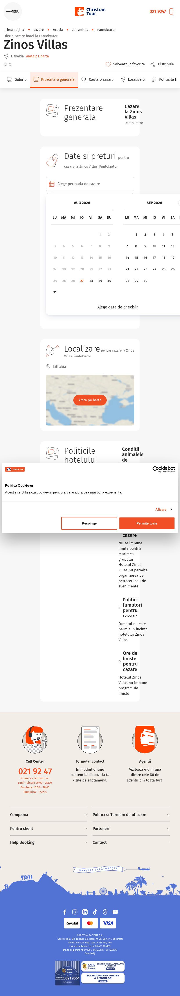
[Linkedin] (85, 912)
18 (64, 269)
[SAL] (103, 966)
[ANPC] (67, 973)
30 (109, 281)
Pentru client (21, 828)
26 (73, 281)
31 (55, 292)
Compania (19, 814)
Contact (100, 842)
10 (55, 258)
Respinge (89, 523)
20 (82, 269)
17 (54, 269)
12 (73, 258)
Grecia (58, 30)
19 (73, 269)
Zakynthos (80, 30)
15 (100, 258)
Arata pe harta (37, 56)
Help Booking (22, 842)
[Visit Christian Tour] (90, 11)
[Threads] (105, 912)
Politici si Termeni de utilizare (119, 814)
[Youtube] (115, 912)
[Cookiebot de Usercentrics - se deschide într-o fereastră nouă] (156, 469)
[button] (163, 64)
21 (91, 269)
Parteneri (101, 828)
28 (91, 281)
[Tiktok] (95, 912)
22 (100, 269)
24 (55, 281)
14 (91, 258)
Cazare (39, 30)
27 (82, 281)
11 (63, 258)
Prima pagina (14, 30)
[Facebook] (64, 912)
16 (109, 258)
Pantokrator (106, 30)
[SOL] (103, 978)
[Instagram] (74, 912)
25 (64, 281)
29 (100, 281)
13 (82, 258)
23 (109, 269)
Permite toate (147, 523)
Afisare (161, 509)
